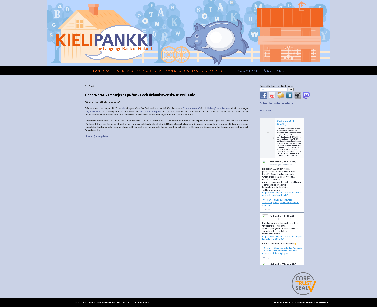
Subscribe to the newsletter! (277, 103)
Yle (123, 108)
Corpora (152, 71)
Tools (170, 71)
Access (134, 71)
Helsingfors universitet (218, 108)
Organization (193, 71)
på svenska (273, 71)
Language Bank (109, 71)
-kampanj (150, 111)
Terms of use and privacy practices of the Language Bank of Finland (301, 302)
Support (218, 71)
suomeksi (247, 71)
